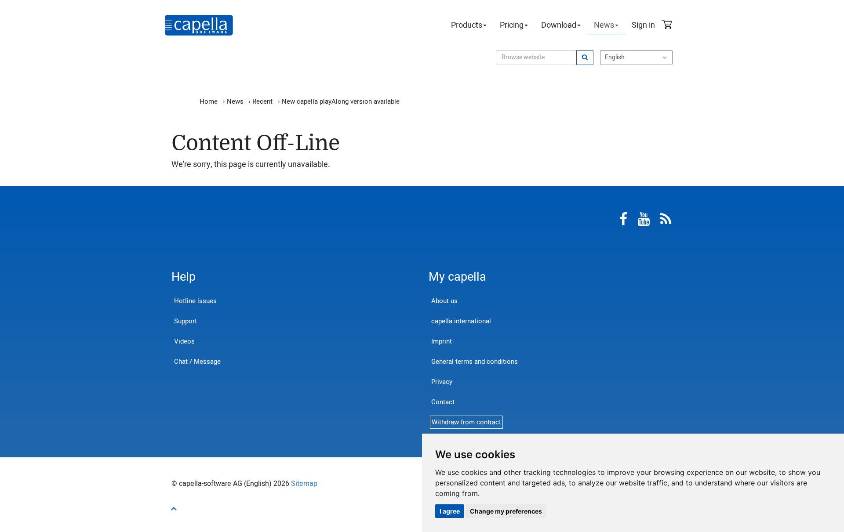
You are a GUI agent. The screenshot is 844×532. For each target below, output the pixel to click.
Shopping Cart (668, 25)
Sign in (643, 25)
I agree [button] (450, 511)
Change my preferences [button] (506, 511)
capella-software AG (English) (199, 25)
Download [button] (558, 25)
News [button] (604, 25)
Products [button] (466, 25)
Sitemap (304, 483)
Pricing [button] (512, 25)
